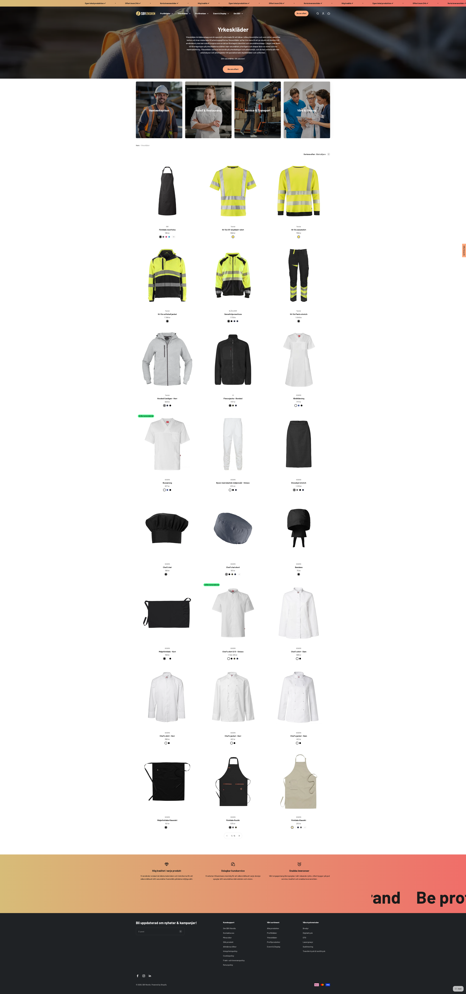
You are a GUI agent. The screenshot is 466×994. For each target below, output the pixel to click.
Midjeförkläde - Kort (167, 651)
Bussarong (167, 483)
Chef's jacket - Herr (233, 736)
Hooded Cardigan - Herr (167, 398)
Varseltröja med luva (233, 314)
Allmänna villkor (230, 946)
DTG (304, 937)
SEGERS (298, 395)
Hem (137, 145)
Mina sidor (227, 937)
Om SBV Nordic (229, 928)
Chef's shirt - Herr (167, 736)
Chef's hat (167, 567)
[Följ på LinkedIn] (150, 975)
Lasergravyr (308, 942)
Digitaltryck (308, 933)
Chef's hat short (233, 567)
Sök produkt (228, 942)
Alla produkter (273, 928)
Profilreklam (200, 13)
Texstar (233, 226)
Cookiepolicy (228, 956)
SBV (167, 226)
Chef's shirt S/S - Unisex (233, 651)
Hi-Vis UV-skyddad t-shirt (233, 229)
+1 (239, 574)
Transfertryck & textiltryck (314, 951)
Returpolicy (228, 965)
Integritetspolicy (230, 951)
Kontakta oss (228, 933)
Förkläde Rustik (233, 820)
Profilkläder (165, 13)
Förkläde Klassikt (298, 820)
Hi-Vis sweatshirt (298, 229)
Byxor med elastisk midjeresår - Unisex (233, 483)
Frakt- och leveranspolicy (234, 960)
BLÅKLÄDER (233, 311)
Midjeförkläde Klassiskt (167, 820)
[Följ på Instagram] (143, 975)
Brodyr (306, 928)
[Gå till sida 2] (239, 836)
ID (233, 395)
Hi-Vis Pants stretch (298, 314)
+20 (174, 236)
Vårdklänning (298, 398)
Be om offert (301, 13)
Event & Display (219, 13)
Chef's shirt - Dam (298, 651)
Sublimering (308, 946)
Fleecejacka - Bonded (233, 398)
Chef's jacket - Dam (298, 736)
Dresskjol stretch (298, 483)
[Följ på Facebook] (137, 975)
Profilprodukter (273, 942)
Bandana (298, 567)
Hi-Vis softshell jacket (167, 314)
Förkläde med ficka (167, 229)
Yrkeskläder (183, 13)
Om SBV (237, 13)
